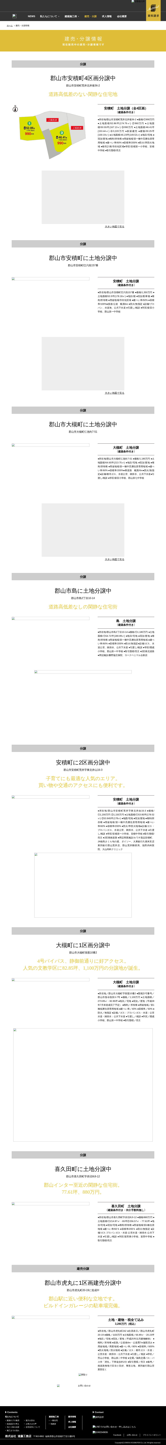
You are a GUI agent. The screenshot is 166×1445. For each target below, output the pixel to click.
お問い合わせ (132, 1435)
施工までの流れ (13, 1430)
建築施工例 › (72, 16)
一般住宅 (54, 1420)
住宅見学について (33, 1427)
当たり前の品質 (13, 1427)
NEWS (31, 16)
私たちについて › (49, 16)
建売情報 (72, 1417)
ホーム (10, 25)
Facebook (117, 1435)
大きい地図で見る (114, 226)
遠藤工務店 (40, 6)
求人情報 (107, 16)
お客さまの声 (31, 1424)
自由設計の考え (13, 1424)
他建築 (53, 1424)
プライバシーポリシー (152, 1435)
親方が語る (30, 1420)
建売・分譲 (90, 16)
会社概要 (122, 16)
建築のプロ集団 (13, 1420)
